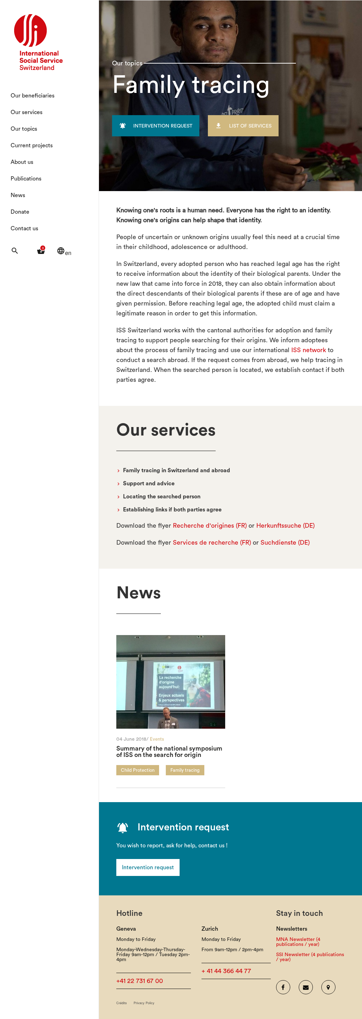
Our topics (24, 129)
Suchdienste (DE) (285, 542)
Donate (20, 212)
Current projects (32, 145)
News (18, 195)
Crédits (121, 1003)
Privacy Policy (144, 1003)
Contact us (24, 228)
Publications (26, 179)
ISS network (308, 350)
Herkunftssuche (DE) (285, 525)
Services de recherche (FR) (212, 542)
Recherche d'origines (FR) (210, 525)
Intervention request (148, 867)
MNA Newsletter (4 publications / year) (298, 942)
